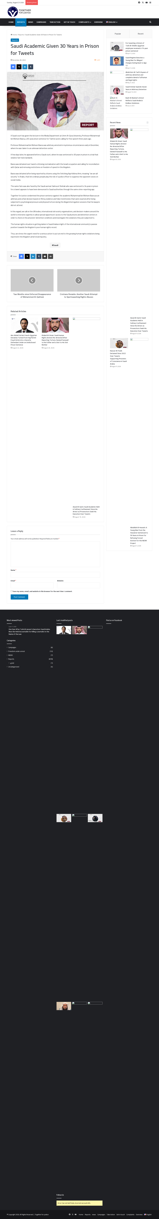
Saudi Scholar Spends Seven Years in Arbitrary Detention (136, 88)
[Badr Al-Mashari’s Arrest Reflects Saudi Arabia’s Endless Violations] (117, 103)
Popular (118, 34)
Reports (21, 22)
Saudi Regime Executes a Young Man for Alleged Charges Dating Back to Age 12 (136, 61)
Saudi (55, 245)
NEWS (10, 655)
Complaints (84, 22)
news (30, 22)
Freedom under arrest (16, 651)
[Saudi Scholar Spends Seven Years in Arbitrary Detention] (117, 90)
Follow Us (60, 1195)
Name (13, 570)
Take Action (55, 22)
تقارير (12, 663)
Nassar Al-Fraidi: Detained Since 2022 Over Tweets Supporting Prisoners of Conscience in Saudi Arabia (118, 357)
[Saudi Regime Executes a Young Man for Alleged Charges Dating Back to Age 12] (117, 61)
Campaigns (41, 22)
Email (13, 580)
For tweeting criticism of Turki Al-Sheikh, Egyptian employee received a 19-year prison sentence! (137, 46)
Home (11, 22)
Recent (141, 34)
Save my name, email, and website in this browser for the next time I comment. (42, 591)
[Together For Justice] (19, 11)
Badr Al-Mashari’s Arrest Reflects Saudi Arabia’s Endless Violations (135, 100)
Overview (98, 22)
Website (60, 580)
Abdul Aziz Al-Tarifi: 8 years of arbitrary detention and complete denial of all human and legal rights (137, 76)
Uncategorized (13, 666)
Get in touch (69, 22)
